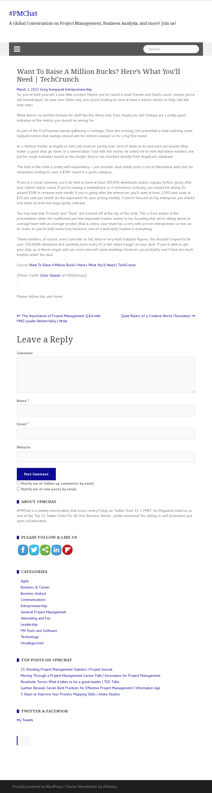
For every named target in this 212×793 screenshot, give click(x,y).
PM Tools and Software (39, 630)
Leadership (29, 624)
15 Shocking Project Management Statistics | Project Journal (66, 669)
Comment (25, 353)
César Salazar (50, 275)
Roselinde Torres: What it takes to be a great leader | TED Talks (70, 681)
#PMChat (23, 13)
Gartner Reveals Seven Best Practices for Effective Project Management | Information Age (90, 688)
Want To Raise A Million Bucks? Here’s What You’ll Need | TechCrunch (82, 265)
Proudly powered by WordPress (38, 786)
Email (22, 424)
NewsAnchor (87, 786)
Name (23, 400)
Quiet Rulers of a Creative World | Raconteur (155, 315)
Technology (30, 636)
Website (24, 447)
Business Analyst (33, 593)
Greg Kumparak (52, 89)
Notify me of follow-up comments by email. (57, 483)
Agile (25, 581)
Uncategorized (32, 643)
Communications (33, 599)
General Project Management (43, 612)
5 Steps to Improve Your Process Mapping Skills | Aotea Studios (70, 694)
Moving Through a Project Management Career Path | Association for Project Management (90, 675)
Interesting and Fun (35, 618)
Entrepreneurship (78, 89)
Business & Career (35, 587)
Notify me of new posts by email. (49, 489)
